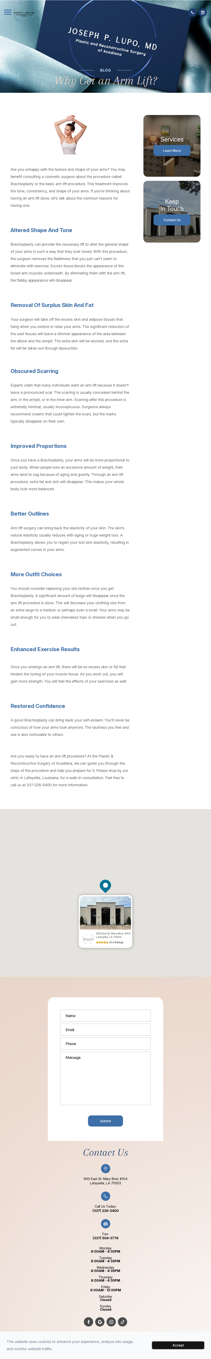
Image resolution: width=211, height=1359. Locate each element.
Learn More (172, 151)
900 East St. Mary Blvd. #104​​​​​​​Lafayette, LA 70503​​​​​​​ (106, 1181)
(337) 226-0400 (106, 1211)
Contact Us (172, 220)
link (81, 897)
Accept (178, 1345)
